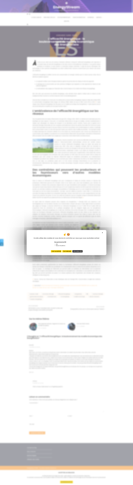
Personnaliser (77, 251)
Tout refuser (67, 251)
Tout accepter (56, 251)
